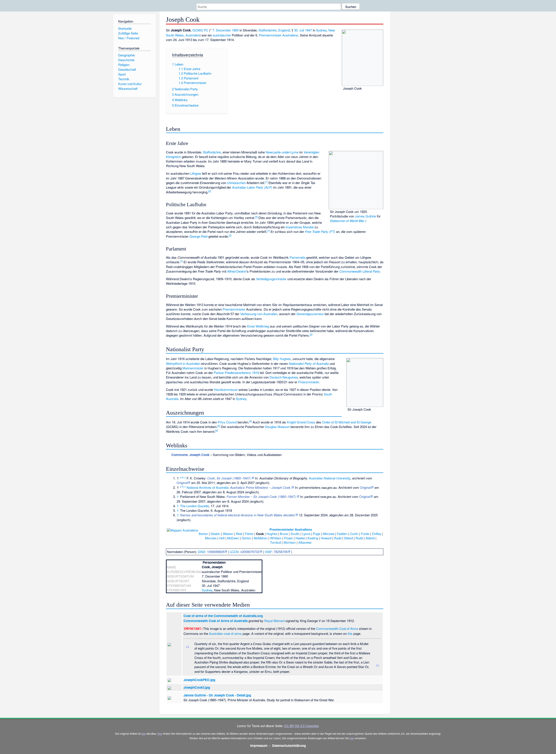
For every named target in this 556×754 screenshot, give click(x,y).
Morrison (290, 542)
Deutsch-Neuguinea (284, 377)
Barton (203, 533)
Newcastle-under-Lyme (282, 152)
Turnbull (275, 542)
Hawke (300, 538)
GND (201, 551)
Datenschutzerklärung (289, 745)
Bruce (284, 533)
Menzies (328, 533)
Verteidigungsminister (271, 279)
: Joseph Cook (190, 454)
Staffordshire (267, 30)
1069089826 (215, 551)
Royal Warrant (274, 620)
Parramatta (297, 257)
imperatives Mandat (300, 227)
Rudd (337, 538)
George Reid (198, 236)
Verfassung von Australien (258, 313)
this (350, 633)
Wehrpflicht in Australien (183, 363)
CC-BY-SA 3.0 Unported (301, 725)
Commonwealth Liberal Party (359, 271)
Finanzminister (308, 382)
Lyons (306, 533)
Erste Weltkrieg (258, 326)
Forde (365, 533)
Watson (228, 533)
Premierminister (234, 309)
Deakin (215, 533)
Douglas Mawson (277, 426)
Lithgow (195, 173)
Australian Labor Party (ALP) (252, 187)
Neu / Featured (128, 38)
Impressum (259, 745)
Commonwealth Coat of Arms (337, 628)
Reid (239, 533)
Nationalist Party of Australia (309, 363)
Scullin (295, 533)
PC (206, 30)
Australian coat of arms (225, 633)
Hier (159, 733)
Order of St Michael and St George (346, 422)
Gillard (348, 538)
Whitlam (275, 538)
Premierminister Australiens (278, 35)
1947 (308, 30)
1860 (235, 30)
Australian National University (329, 478)
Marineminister (193, 368)
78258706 (281, 551)
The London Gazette (194, 506)
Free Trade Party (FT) (320, 231)
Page (316, 533)
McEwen (233, 538)
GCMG (197, 30)
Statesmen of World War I (348, 220)
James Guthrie (365, 216)
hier (143, 733)
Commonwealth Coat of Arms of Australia (216, 620)
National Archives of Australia (207, 487)
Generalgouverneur (310, 313)
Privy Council (227, 422)
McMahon (261, 538)
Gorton (246, 538)
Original (182, 482)
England (284, 30)
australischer (222, 35)
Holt (222, 538)
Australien (192, 35)
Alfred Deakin (236, 271)
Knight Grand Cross (301, 422)
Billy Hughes (282, 358)
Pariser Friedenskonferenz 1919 (236, 372)
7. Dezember (221, 30)
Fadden (342, 533)
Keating (313, 538)
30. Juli (299, 30)
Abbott (370, 538)
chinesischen (236, 182)
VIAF (268, 551)
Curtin (354, 533)
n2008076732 (249, 551)
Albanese (304, 542)
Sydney (321, 30)
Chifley (376, 533)
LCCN (234, 551)
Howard (326, 538)
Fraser (288, 538)
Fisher (249, 533)
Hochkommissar (226, 389)
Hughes (271, 533)
